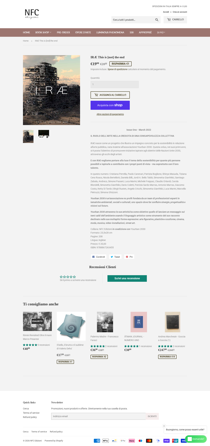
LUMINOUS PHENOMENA (110, 32)
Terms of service (31, 413)
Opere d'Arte (83, 32)
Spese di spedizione (117, 69)
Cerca (26, 408)
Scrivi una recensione (127, 278)
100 (132, 32)
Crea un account (180, 12)
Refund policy (30, 417)
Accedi (166, 12)
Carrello (178, 19)
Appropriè (145, 32)
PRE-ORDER (63, 32)
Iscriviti (152, 416)
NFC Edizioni (36, 440)
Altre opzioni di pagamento (110, 114)
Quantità (95, 78)
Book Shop (42, 32)
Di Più (160, 32)
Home (26, 32)
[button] (30, 345)
